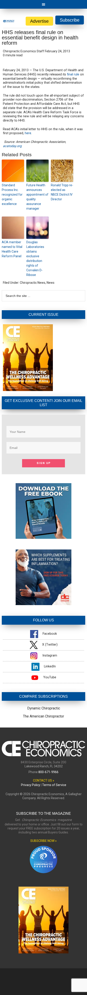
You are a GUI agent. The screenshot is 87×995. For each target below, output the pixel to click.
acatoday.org (12, 146)
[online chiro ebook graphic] (43, 537)
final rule (73, 74)
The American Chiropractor (43, 716)
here (28, 133)
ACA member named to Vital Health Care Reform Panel (12, 249)
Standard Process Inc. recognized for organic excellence (12, 194)
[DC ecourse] (43, 604)
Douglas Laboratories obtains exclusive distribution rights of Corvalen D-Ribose (35, 258)
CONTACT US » (43, 780)
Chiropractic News (32, 282)
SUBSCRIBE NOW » (43, 841)
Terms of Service (54, 785)
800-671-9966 (48, 772)
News (50, 282)
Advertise (39, 21)
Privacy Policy (30, 785)
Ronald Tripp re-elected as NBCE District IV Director (62, 192)
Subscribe (69, 20)
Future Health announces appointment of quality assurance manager (37, 196)
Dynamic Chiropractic (43, 708)
